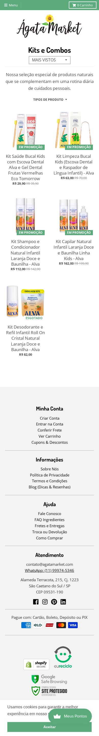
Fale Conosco (49, 513)
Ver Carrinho (50, 436)
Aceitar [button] (49, 727)
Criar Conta (49, 418)
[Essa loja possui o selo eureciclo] (63, 668)
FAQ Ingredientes (49, 519)
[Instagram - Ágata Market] (45, 602)
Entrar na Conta (49, 423)
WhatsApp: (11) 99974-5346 (49, 570)
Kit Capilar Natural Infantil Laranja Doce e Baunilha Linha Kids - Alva (74, 249)
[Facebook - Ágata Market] (36, 602)
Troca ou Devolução (49, 531)
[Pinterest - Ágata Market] (54, 602)
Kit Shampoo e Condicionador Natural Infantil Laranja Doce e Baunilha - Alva (25, 252)
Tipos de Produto (48, 99)
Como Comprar (49, 537)
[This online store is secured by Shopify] (36, 668)
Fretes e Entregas (49, 525)
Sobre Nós (50, 468)
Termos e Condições (49, 480)
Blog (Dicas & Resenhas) (49, 486)
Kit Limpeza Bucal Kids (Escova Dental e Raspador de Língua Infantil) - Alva (74, 164)
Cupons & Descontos (49, 442)
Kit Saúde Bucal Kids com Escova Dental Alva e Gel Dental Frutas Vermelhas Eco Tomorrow (25, 167)
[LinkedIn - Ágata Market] (63, 602)
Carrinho (85, 5)
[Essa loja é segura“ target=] (49, 696)
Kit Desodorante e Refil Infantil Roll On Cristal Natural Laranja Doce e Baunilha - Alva (25, 338)
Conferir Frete (50, 430)
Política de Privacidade (49, 474)
